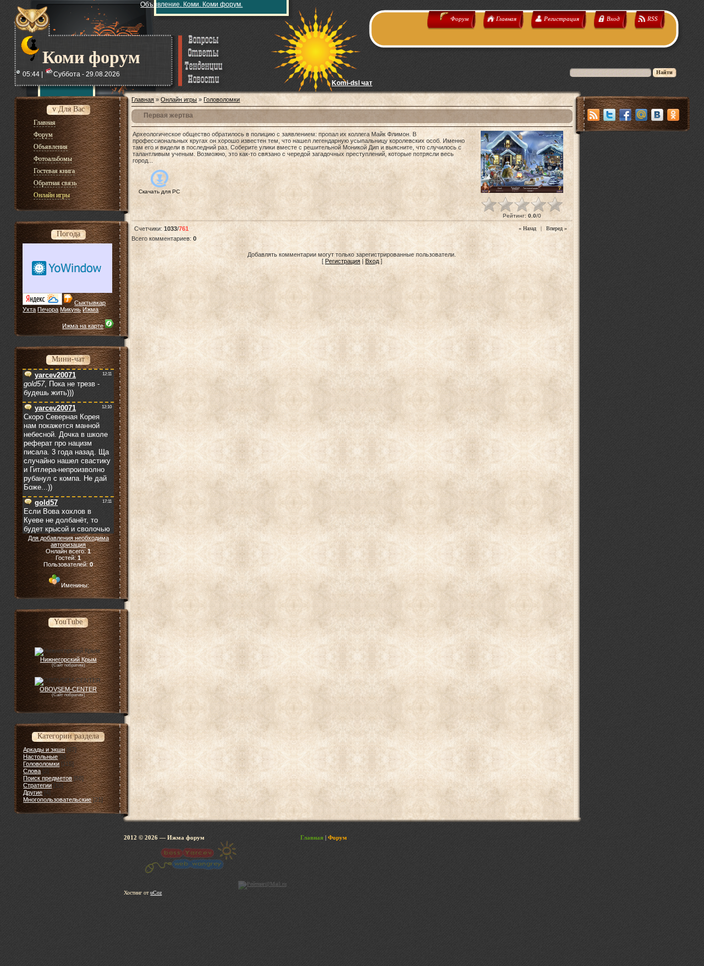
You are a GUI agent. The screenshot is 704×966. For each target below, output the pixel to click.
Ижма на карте (82, 326)
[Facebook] (625, 115)
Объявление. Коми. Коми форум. (191, 4)
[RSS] (593, 115)
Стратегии (37, 785)
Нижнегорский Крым (68, 659)
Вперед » (556, 228)
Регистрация (342, 261)
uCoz (156, 893)
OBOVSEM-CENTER (68, 689)
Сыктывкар (90, 302)
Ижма (90, 309)
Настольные (40, 756)
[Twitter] (609, 115)
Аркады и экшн (44, 749)
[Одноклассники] (673, 115)
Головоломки (41, 763)
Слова (32, 771)
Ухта (29, 309)
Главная (142, 99)
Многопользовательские (57, 799)
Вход (372, 261)
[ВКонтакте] (657, 115)
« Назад (527, 228)
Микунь (70, 309)
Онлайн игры (179, 99)
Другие (32, 792)
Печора (47, 309)
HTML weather (67, 268)
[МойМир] (641, 115)
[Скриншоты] (522, 162)
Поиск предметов (47, 778)
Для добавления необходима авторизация (68, 541)
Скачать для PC (159, 191)
